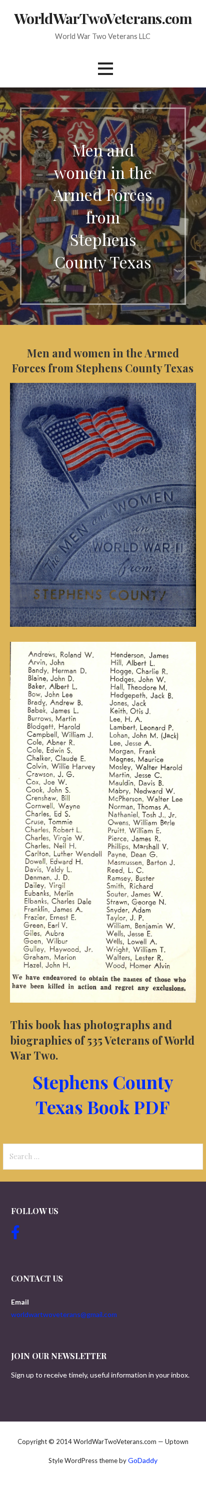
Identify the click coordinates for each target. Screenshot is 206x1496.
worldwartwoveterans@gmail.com (64, 1314)
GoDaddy (143, 1460)
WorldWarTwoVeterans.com (103, 17)
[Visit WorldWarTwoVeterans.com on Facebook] (15, 1235)
